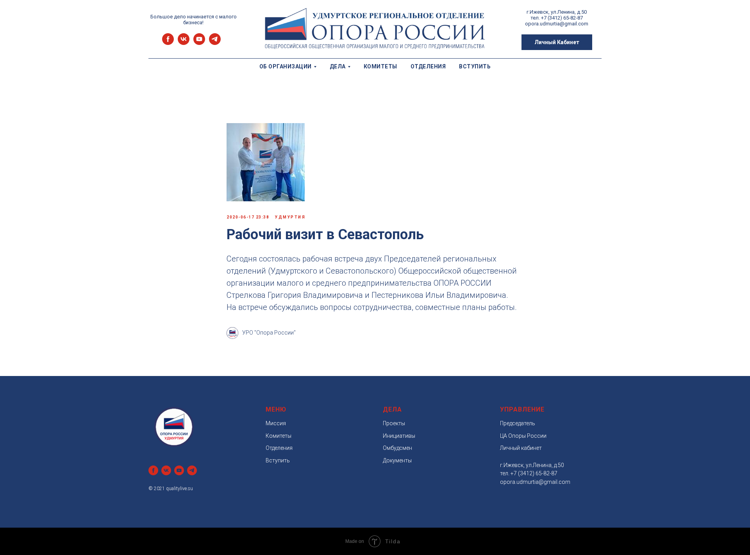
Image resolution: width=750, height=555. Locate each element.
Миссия (276, 423)
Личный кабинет (521, 448)
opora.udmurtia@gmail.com (535, 482)
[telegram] (215, 42)
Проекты (394, 423)
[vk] (183, 42)
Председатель (517, 423)
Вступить (475, 66)
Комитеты (380, 66)
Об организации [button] (285, 66)
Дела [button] (338, 66)
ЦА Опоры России (523, 436)
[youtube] (199, 42)
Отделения (428, 66)
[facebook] (168, 42)
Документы (397, 460)
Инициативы (399, 436)
